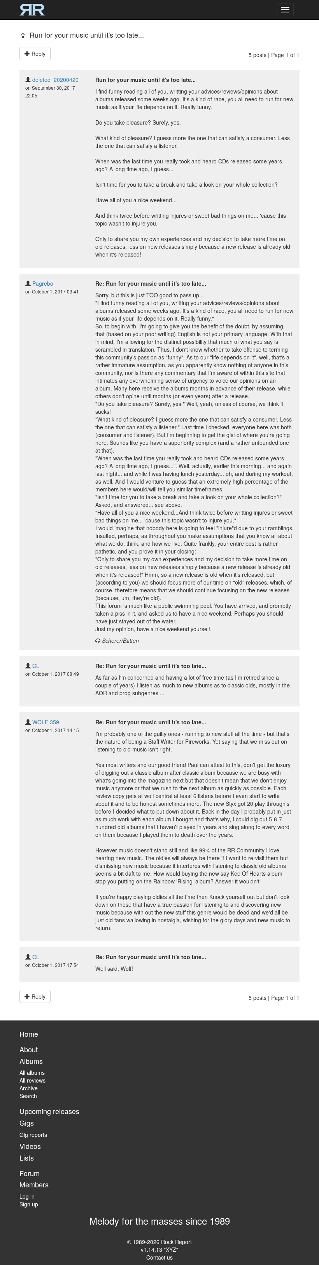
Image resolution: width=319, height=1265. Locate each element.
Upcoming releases (49, 1111)
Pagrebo (42, 283)
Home (28, 1034)
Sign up (28, 1204)
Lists (26, 1157)
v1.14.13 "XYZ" (159, 1249)
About (28, 1049)
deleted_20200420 (55, 79)
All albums (32, 1072)
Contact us (159, 1257)
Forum (29, 1173)
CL (35, 666)
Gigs (26, 1123)
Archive (28, 1088)
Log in (27, 1196)
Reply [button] (38, 53)
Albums (31, 1061)
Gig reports (33, 1134)
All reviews (32, 1080)
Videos (30, 1146)
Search (28, 1096)
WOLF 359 (45, 722)
